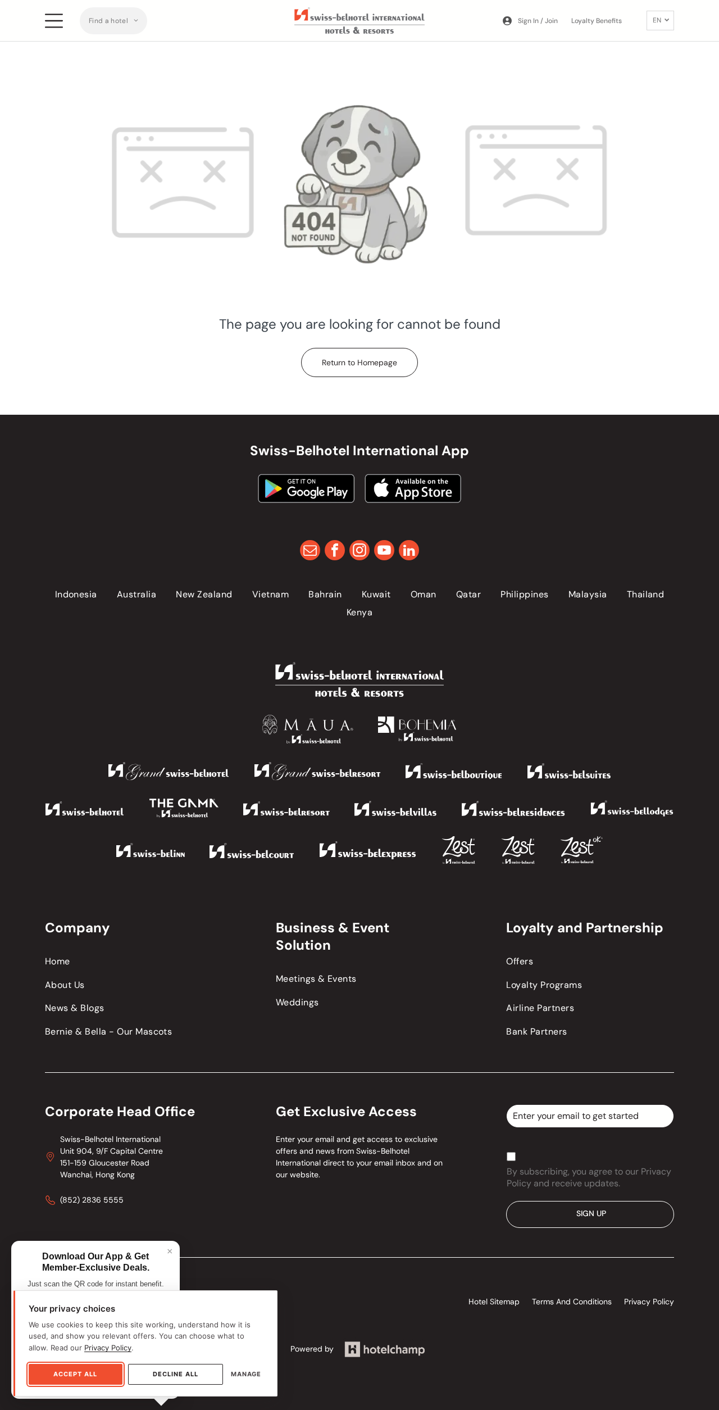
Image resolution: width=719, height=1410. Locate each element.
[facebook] (335, 551)
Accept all (75, 1374)
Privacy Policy (107, 1347)
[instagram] (359, 551)
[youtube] (384, 551)
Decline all (175, 1374)
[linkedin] (409, 551)
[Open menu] (54, 21)
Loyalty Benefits (596, 20)
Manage (246, 1374)
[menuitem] (113, 20)
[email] (310, 551)
